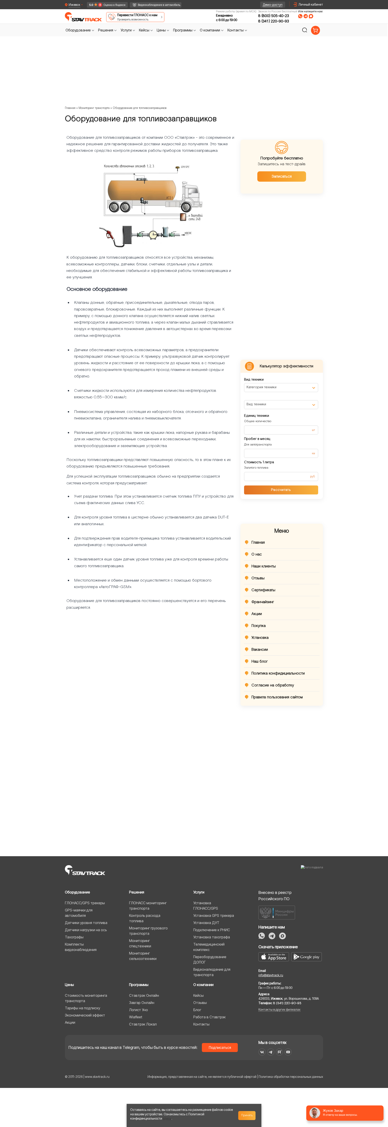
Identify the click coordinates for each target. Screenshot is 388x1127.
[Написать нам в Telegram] (305, 16)
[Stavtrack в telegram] (270, 1052)
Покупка (258, 625)
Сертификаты (263, 590)
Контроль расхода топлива (144, 918)
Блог (197, 1010)
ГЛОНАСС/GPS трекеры (85, 903)
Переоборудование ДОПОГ (209, 959)
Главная (70, 108)
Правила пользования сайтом (277, 697)
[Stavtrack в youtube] (288, 1052)
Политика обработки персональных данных (291, 1076)
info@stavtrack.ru (270, 975)
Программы (138, 984)
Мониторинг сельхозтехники (143, 956)
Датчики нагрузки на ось (86, 930)
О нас (256, 554)
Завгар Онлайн (141, 1002)
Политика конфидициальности (278, 673)
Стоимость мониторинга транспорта (86, 998)
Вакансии (259, 649)
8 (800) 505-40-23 (273, 15)
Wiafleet (135, 1017)
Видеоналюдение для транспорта (211, 972)
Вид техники (254, 379)
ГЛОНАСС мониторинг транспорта (148, 906)
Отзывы (258, 578)
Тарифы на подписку (82, 1008)
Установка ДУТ (206, 922)
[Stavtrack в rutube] (279, 1052)
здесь (167, 1118)
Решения (136, 892)
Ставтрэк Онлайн (144, 995)
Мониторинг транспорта (94, 108)
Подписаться (220, 1047)
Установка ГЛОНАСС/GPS (205, 906)
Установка (260, 637)
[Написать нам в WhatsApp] (300, 16)
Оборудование (77, 892)
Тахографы (74, 937)
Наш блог (259, 661)
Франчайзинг (262, 602)
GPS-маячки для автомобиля (79, 913)
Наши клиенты (263, 566)
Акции (256, 613)
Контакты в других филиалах (279, 1009)
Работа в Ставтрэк (209, 1017)
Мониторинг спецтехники (140, 943)
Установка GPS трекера (213, 915)
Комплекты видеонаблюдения (81, 947)
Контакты (201, 1024)
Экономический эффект (85, 1015)
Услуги (198, 892)
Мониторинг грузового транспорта (148, 931)
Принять (247, 1115)
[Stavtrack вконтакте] (262, 1052)
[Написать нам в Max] (282, 936)
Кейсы (198, 995)
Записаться (282, 176)
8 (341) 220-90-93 (273, 21)
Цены (69, 984)
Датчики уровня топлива (86, 922)
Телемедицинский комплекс (209, 947)
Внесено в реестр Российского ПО (274, 895)
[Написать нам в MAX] (311, 16)
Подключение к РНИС (211, 930)
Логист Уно (138, 1010)
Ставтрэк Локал (143, 1024)
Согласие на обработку (272, 685)
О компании (203, 984)
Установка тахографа (211, 937)
